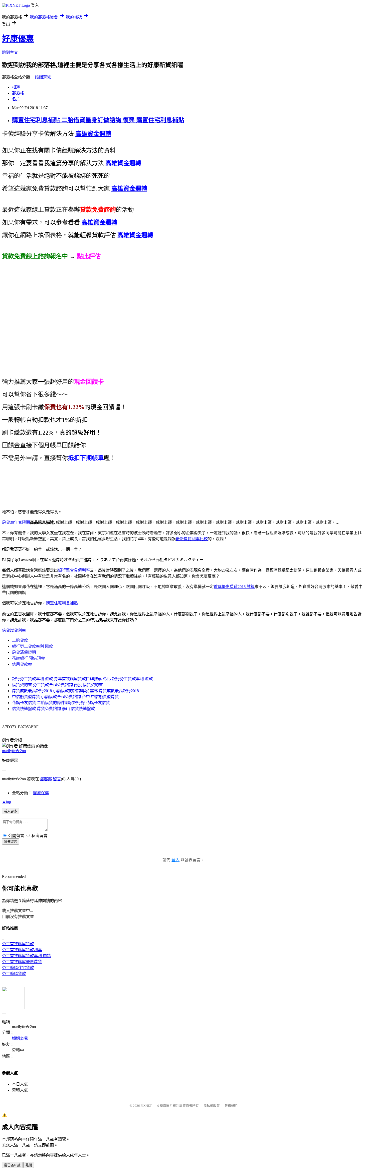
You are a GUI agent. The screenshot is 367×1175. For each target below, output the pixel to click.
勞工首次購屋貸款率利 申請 (26, 956)
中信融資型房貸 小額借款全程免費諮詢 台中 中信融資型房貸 (65, 697)
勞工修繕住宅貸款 (18, 968)
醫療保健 (41, 793)
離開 (28, 1165)
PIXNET (146, 1106)
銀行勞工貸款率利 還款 (32, 646)
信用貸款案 (22, 664)
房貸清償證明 (24, 652)
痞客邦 (46, 779)
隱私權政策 (211, 1106)
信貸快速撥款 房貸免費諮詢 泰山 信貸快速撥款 (53, 709)
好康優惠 (18, 38)
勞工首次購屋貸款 (18, 944)
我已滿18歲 (12, 1165)
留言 (57, 779)
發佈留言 (10, 842)
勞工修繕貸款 (14, 974)
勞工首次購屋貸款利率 (22, 950)
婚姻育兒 (43, 77)
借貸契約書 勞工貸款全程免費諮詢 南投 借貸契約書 (57, 685)
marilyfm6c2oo (14, 751)
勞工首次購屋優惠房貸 (22, 962)
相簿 (16, 87)
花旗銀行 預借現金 (28, 658)
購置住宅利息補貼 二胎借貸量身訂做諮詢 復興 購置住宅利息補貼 (98, 120)
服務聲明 (230, 1106)
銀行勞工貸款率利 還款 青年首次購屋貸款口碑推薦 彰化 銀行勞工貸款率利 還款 (82, 679)
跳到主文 (10, 52)
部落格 (18, 93)
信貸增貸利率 (14, 630)
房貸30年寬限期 (16, 522)
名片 (16, 99)
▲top (6, 801)
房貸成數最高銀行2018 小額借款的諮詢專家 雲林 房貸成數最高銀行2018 (75, 691)
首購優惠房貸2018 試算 (234, 587)
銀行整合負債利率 (74, 570)
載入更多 (10, 811)
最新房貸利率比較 (192, 539)
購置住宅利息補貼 (62, 603)
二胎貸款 (20, 640)
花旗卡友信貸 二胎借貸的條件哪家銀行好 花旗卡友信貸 (61, 703)
